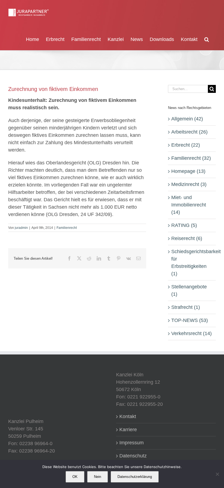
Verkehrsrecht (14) (191, 333)
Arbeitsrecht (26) (189, 132)
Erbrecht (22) (185, 145)
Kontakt (127, 416)
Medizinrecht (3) (189, 184)
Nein (97, 477)
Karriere (128, 429)
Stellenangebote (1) (189, 290)
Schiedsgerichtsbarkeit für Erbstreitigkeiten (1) (192, 262)
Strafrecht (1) (185, 307)
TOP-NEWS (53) (189, 320)
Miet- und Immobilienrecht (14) (188, 205)
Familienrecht (67, 228)
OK (75, 477)
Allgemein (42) (187, 119)
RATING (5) (184, 225)
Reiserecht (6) (186, 238)
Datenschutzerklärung (134, 477)
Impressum (131, 442)
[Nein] (217, 474)
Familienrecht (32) (191, 158)
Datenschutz (133, 456)
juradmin (21, 228)
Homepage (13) (188, 171)
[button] (206, 38)
